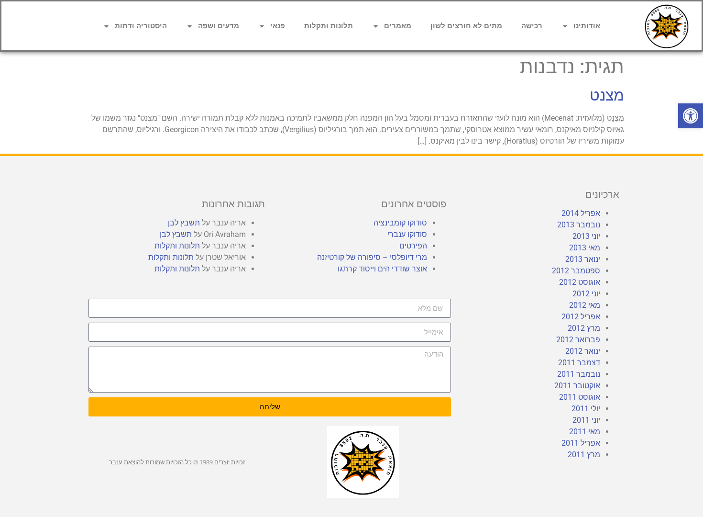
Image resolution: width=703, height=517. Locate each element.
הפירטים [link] (413, 245)
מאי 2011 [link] (584, 431)
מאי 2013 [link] (584, 247)
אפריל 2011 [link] (580, 443)
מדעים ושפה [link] (218, 26)
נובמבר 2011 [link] (578, 374)
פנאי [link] (277, 26)
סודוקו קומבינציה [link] (400, 222)
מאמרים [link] (397, 26)
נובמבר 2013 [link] (578, 224)
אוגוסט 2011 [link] (579, 397)
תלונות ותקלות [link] (328, 26)
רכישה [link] (531, 26)
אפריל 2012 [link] (580, 316)
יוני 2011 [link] (586, 420)
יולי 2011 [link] (585, 408)
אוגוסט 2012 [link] (579, 282)
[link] (690, 115)
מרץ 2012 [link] (584, 328)
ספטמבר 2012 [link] (576, 270)
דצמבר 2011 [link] (579, 362)
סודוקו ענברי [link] (407, 234)
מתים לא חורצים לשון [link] (466, 26)
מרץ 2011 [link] (584, 454)
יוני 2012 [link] (586, 293)
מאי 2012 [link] (584, 305)
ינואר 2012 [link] (582, 351)
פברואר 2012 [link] (578, 339)
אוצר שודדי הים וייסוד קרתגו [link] (382, 268)
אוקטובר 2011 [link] (577, 385)
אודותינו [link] (586, 26)
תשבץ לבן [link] (184, 222)
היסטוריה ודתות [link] (141, 26)
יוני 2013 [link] (586, 236)
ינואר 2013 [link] (582, 259)
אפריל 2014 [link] (580, 213)
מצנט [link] (607, 95)
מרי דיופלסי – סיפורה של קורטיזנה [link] (372, 257)
